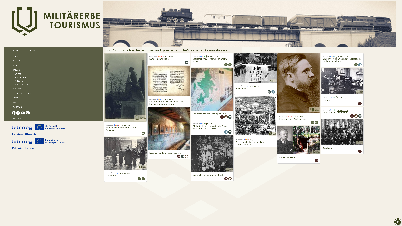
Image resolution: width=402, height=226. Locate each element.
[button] (125, 125)
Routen (17, 88)
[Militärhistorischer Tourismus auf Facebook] (14, 113)
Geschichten (21, 77)
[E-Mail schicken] (28, 113)
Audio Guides (21, 84)
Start (16, 56)
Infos (16, 97)
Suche (19, 107)
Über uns (18, 102)
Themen (19, 81)
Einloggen (16, 118)
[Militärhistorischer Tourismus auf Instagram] (18, 113)
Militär (17, 70)
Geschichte (18, 60)
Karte (16, 65)
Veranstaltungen (22, 93)
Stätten (18, 74)
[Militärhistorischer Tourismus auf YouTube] (23, 113)
